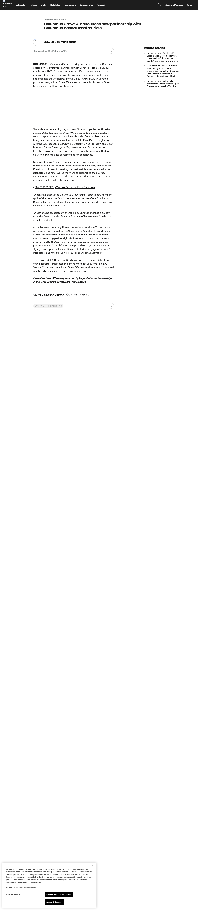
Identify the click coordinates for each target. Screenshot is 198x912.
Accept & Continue (54, 902)
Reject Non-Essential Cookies (58, 894)
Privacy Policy (36, 882)
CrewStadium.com (48, 270)
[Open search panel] (159, 5)
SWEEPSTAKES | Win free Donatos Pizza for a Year (65, 187)
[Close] (92, 866)
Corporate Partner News (48, 306)
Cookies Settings (13, 894)
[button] (110, 5)
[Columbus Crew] (7, 4)
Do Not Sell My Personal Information (21, 887)
